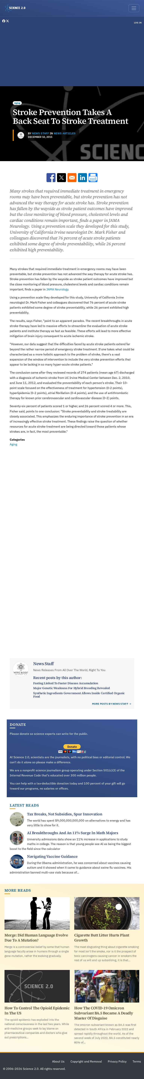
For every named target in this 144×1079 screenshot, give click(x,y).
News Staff (40, 133)
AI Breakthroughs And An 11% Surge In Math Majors (72, 832)
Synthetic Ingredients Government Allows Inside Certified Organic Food (78, 694)
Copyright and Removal (86, 1061)
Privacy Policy (117, 1061)
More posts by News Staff (110, 703)
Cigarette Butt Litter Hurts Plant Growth (101, 937)
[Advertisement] (72, 56)
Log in (138, 22)
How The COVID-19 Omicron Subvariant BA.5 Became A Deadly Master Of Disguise (103, 1013)
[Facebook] (4, 21)
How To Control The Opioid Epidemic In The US (37, 1010)
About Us (58, 1061)
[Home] (16, 8)
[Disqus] (72, 498)
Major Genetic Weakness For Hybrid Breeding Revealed (71, 688)
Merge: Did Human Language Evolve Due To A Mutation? (36, 937)
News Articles (65, 133)
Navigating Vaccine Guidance (52, 856)
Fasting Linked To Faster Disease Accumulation (65, 683)
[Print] (93, 177)
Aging (17, 103)
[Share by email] (72, 177)
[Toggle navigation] (134, 8)
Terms (137, 1061)
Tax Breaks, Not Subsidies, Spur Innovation (64, 814)
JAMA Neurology (57, 289)
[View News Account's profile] (20, 135)
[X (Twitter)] (7, 21)
